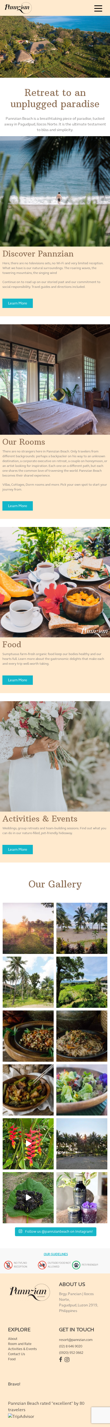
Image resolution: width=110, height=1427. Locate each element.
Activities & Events (22, 1349)
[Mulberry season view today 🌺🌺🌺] (28, 1197)
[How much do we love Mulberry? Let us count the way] (81, 1197)
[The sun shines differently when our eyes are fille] (28, 928)
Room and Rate (20, 1344)
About (12, 1339)
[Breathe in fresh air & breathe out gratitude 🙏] (81, 982)
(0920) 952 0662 (71, 1353)
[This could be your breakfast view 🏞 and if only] (81, 928)
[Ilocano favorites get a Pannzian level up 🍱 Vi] (28, 1090)
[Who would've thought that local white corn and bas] (28, 1036)
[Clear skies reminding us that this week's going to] (81, 1143)
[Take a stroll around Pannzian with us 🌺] (28, 1143)
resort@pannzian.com (76, 1340)
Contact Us (16, 1354)
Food (11, 1359)
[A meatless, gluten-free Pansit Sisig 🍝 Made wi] (81, 1036)
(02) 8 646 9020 (70, 1346)
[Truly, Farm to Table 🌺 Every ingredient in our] (81, 1090)
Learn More (17, 303)
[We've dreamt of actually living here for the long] (28, 982)
